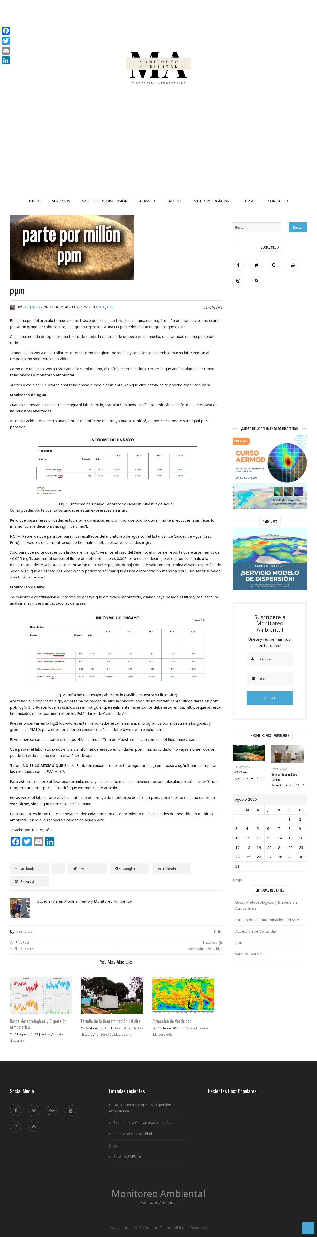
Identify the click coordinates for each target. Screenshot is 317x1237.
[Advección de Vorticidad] (183, 979)
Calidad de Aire (132, 1028)
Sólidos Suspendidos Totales (284, 777)
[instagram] (238, 280)
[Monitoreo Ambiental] (158, 20)
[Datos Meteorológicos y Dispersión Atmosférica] (41, 979)
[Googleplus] (274, 265)
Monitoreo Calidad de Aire (113, 1034)
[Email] (6, 50)
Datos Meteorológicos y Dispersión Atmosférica (38, 1024)
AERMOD (147, 200)
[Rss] (256, 280)
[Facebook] (238, 265)
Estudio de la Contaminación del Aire (111, 1021)
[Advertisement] (158, 157)
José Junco (31, 307)
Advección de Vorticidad (172, 1021)
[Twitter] (256, 265)
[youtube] (293, 265)
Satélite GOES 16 (249, 953)
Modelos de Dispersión (104, 200)
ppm (239, 942)
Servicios (61, 200)
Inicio (35, 200)
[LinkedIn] (6, 60)
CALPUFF (174, 200)
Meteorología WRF (212, 200)
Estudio (87, 1034)
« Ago (237, 879)
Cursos (250, 200)
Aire (109, 307)
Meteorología (163, 1034)
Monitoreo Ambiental (158, 1193)
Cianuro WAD (240, 772)
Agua (100, 307)
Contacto (278, 200)
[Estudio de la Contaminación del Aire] (112, 979)
